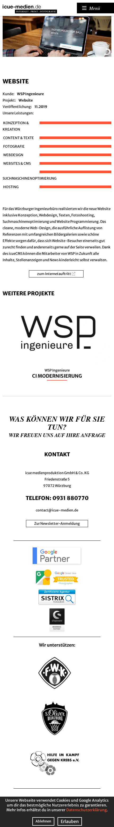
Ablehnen (43, 821)
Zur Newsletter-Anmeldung (57, 523)
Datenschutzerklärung (86, 810)
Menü (94, 8)
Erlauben (70, 821)
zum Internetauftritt (54, 274)
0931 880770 (70, 498)
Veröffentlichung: (17, 106)
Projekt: (9, 100)
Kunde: (8, 94)
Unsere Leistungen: (18, 113)
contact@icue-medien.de (57, 510)
